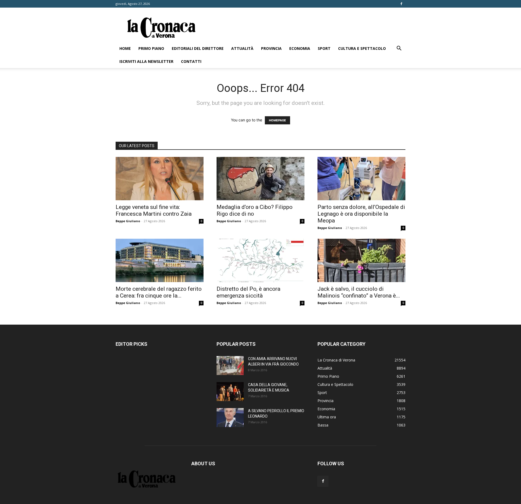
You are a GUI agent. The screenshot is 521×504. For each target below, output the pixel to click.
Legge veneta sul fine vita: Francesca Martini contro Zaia (154, 210)
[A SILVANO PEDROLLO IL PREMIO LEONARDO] (230, 417)
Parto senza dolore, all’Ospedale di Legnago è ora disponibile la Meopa (361, 214)
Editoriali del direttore (198, 48)
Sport (324, 48)
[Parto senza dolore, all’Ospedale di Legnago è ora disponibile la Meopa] (361, 178)
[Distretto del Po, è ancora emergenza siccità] (260, 260)
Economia (299, 48)
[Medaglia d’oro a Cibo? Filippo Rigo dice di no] (260, 178)
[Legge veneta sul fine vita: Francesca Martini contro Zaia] (160, 178)
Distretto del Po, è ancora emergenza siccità (248, 292)
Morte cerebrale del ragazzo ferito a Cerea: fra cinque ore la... (159, 292)
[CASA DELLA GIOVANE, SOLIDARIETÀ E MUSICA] (230, 391)
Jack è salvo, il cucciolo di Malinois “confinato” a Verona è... (358, 292)
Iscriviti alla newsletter (146, 61)
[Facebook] (401, 4)
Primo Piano (151, 48)
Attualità (242, 48)
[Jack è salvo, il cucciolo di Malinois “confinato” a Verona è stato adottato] (361, 260)
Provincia (271, 48)
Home (125, 48)
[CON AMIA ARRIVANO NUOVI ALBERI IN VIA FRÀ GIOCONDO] (230, 365)
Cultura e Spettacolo (362, 48)
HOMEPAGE (277, 120)
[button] (398, 48)
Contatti (191, 61)
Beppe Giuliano (128, 221)
